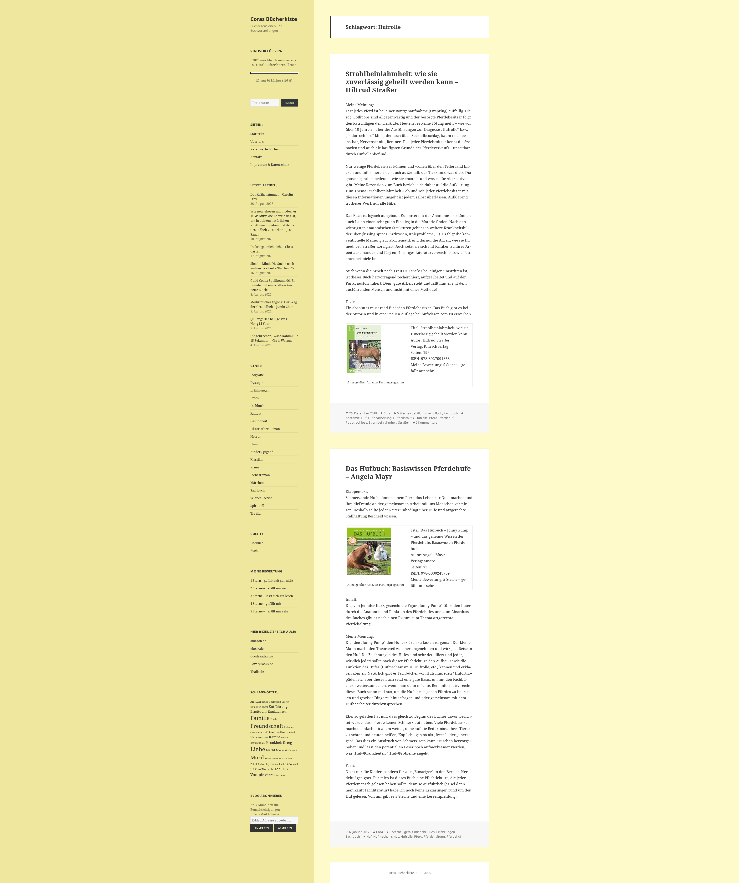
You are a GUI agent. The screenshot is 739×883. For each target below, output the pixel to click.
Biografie (257, 375)
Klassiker (257, 459)
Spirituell (257, 506)
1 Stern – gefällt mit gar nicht (271, 580)
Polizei (261, 764)
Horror (255, 436)
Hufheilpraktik (403, 418)
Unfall (286, 769)
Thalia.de (257, 672)
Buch (254, 551)
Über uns (257, 141)
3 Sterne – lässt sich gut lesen (271, 596)
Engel (265, 707)
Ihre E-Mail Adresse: (265, 814)
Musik (268, 758)
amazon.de (258, 641)
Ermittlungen (277, 711)
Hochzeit (263, 737)
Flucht (274, 719)
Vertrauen (281, 775)
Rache (282, 764)
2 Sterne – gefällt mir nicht (270, 588)
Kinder (284, 737)
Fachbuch (257, 406)
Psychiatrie (272, 764)
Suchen (289, 102)
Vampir (257, 774)
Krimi (254, 467)
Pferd (291, 758)
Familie (260, 717)
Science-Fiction (261, 498)
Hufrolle (422, 418)
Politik (253, 764)
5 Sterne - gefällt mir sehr (415, 413)
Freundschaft (266, 725)
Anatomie (353, 418)
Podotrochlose (356, 422)
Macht (270, 750)
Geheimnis (256, 732)
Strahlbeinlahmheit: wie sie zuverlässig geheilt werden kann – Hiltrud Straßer (402, 81)
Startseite (257, 134)
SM (259, 769)
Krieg (287, 742)
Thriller (256, 513)
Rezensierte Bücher (264, 149)
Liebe (257, 749)
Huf (364, 418)
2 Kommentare (426, 422)
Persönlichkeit (280, 758)
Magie (280, 750)
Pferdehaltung (434, 836)
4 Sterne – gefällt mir (265, 603)
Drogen (285, 701)
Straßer (403, 422)
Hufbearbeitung (380, 418)
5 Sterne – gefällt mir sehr (269, 611)
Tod (277, 768)
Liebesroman (260, 475)
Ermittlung (258, 711)
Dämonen (255, 707)
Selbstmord (292, 764)
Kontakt (256, 157)
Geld (265, 732)
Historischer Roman (265, 429)
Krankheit (274, 742)
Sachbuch (257, 490)
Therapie (267, 769)
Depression (275, 701)
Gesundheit (258, 421)
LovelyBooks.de (261, 664)
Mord (257, 757)
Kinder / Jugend (261, 452)
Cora (387, 413)
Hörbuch (256, 543)
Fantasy (256, 413)
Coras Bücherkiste (273, 18)
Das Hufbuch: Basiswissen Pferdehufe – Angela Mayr (408, 472)
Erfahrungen (259, 390)
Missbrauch (291, 750)
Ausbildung (262, 701)
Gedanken (289, 727)
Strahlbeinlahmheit (383, 422)
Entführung (278, 706)
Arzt (253, 701)
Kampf (274, 737)
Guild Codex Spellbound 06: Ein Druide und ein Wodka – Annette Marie (273, 285)
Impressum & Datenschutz (269, 164)
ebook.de (257, 648)
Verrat (270, 774)
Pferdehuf (446, 418)
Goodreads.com (261, 656)
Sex (253, 768)
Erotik (254, 398)
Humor (255, 444)
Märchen (257, 483)
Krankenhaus (257, 743)
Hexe (253, 737)
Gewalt (292, 732)
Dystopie (256, 383)
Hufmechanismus (386, 836)
